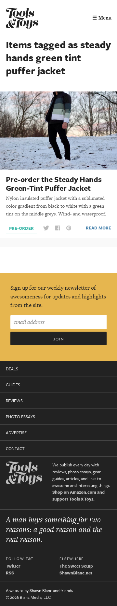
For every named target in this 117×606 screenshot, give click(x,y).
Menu (101, 17)
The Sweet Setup (76, 566)
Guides (13, 384)
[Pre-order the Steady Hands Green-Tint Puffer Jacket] (58, 130)
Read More (98, 228)
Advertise (16, 432)
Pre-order (21, 228)
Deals (12, 368)
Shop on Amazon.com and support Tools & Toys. (78, 495)
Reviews (14, 400)
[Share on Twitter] (46, 228)
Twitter (13, 566)
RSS (10, 573)
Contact (15, 448)
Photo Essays (20, 416)
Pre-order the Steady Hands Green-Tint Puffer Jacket (54, 183)
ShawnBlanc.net (75, 573)
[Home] (22, 19)
